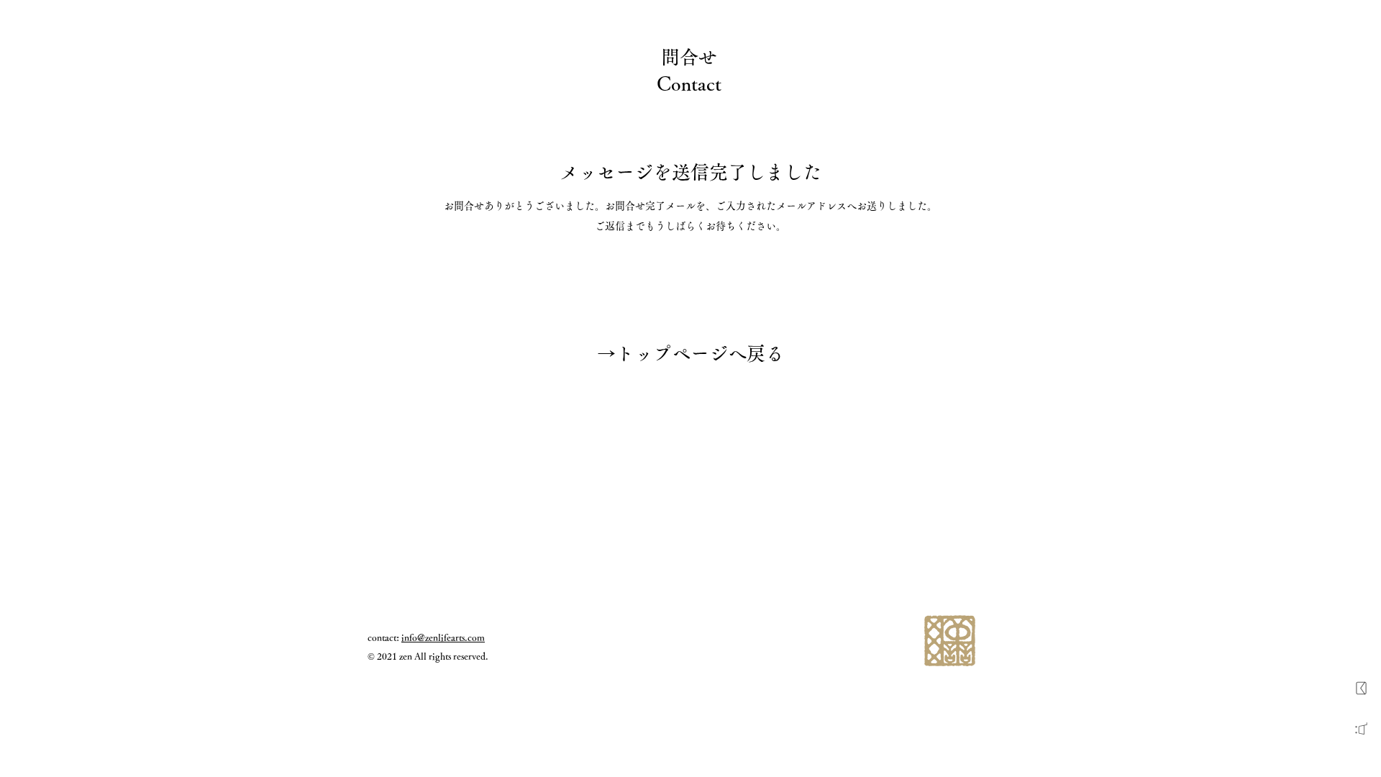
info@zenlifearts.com (443, 637)
